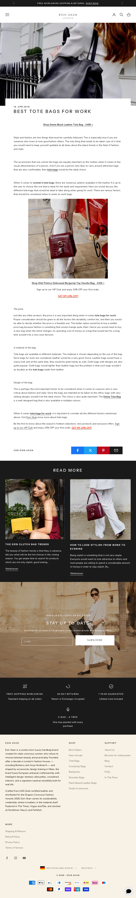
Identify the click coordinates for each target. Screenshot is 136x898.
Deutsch (87, 868)
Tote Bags (74, 760)
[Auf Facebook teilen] (77, 450)
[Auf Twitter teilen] (90, 450)
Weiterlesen (11, 568)
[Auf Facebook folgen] (7, 858)
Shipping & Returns (15, 831)
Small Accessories (78, 788)
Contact (109, 766)
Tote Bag (116, 396)
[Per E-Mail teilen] (116, 450)
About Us (110, 750)
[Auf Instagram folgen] (15, 858)
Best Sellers (75, 750)
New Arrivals (76, 755)
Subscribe (94, 640)
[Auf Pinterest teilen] (103, 450)
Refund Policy (12, 836)
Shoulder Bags (76, 777)
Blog (107, 760)
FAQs (107, 771)
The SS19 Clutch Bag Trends (27, 544)
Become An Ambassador (118, 755)
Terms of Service (14, 847)
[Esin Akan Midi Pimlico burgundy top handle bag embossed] (68, 238)
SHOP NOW (92, 3)
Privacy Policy (12, 842)
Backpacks (74, 771)
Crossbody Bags (77, 766)
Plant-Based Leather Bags (83, 783)
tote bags (52, 169)
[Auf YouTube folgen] (24, 858)
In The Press (111, 777)
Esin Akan (32, 417)
